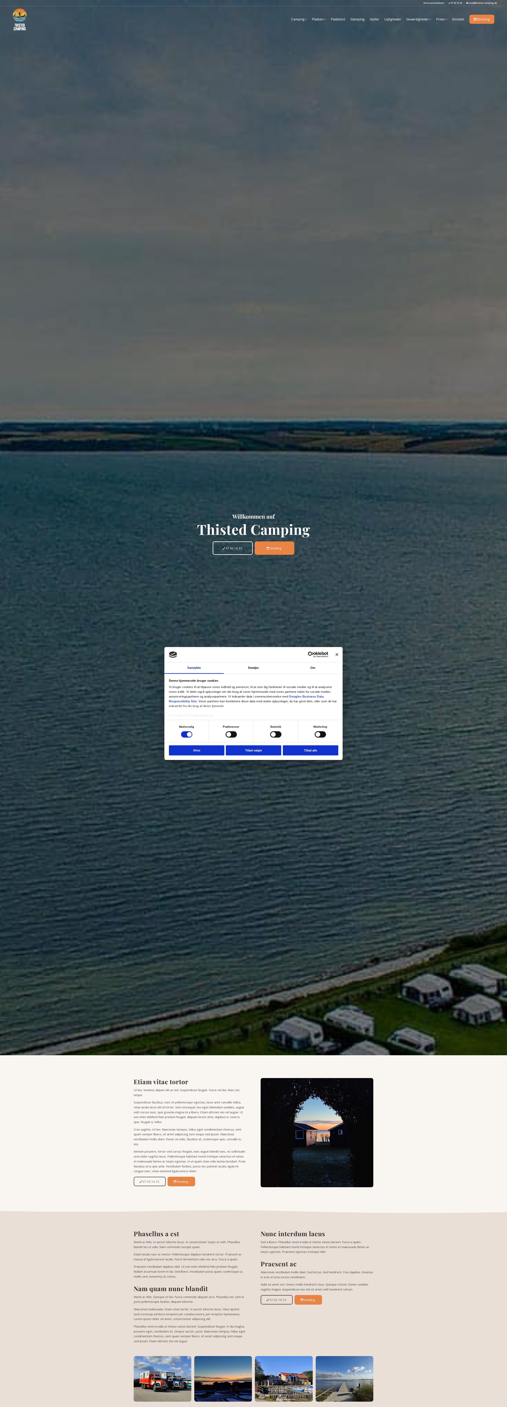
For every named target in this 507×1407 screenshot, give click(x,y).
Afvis (196, 750)
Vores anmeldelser (433, 2)
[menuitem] (433, 3)
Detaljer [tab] (253, 667)
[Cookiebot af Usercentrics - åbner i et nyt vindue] (311, 655)
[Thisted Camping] (19, 19)
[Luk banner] (336, 654)
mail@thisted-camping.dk (482, 2)
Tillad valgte (253, 750)
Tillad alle (310, 750)
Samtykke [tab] (194, 667)
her (211, 715)
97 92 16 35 (456, 2)
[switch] (231, 734)
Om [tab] (312, 667)
